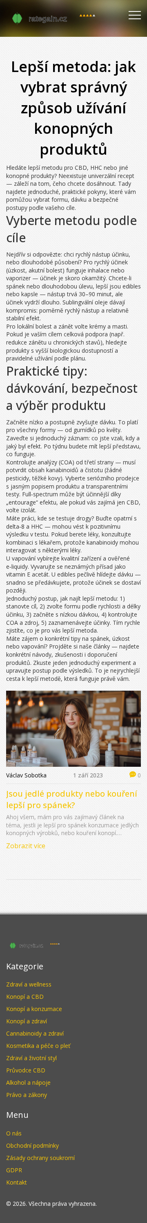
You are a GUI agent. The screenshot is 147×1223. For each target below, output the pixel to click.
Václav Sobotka (26, 775)
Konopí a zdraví (26, 1021)
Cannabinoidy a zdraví (35, 1033)
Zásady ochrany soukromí (40, 1158)
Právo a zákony (26, 1095)
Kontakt (16, 1182)
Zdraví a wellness (28, 984)
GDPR (14, 1170)
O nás (14, 1133)
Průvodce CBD (25, 1070)
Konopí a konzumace (34, 1009)
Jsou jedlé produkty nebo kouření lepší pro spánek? (71, 799)
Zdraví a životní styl (31, 1058)
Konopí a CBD (25, 996)
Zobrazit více (25, 845)
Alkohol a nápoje (28, 1082)
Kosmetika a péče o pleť (38, 1046)
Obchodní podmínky (32, 1145)
